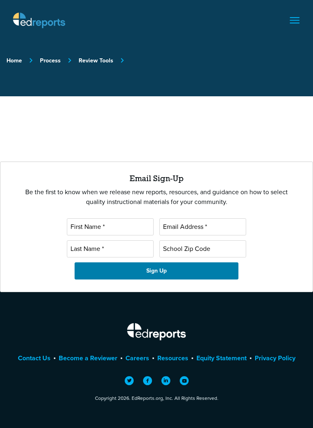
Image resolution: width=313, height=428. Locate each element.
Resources (172, 358)
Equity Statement (221, 358)
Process (50, 60)
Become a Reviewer (88, 358)
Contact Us (34, 358)
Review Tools (96, 60)
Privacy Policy (275, 358)
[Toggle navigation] (294, 20)
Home (14, 60)
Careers (137, 358)
